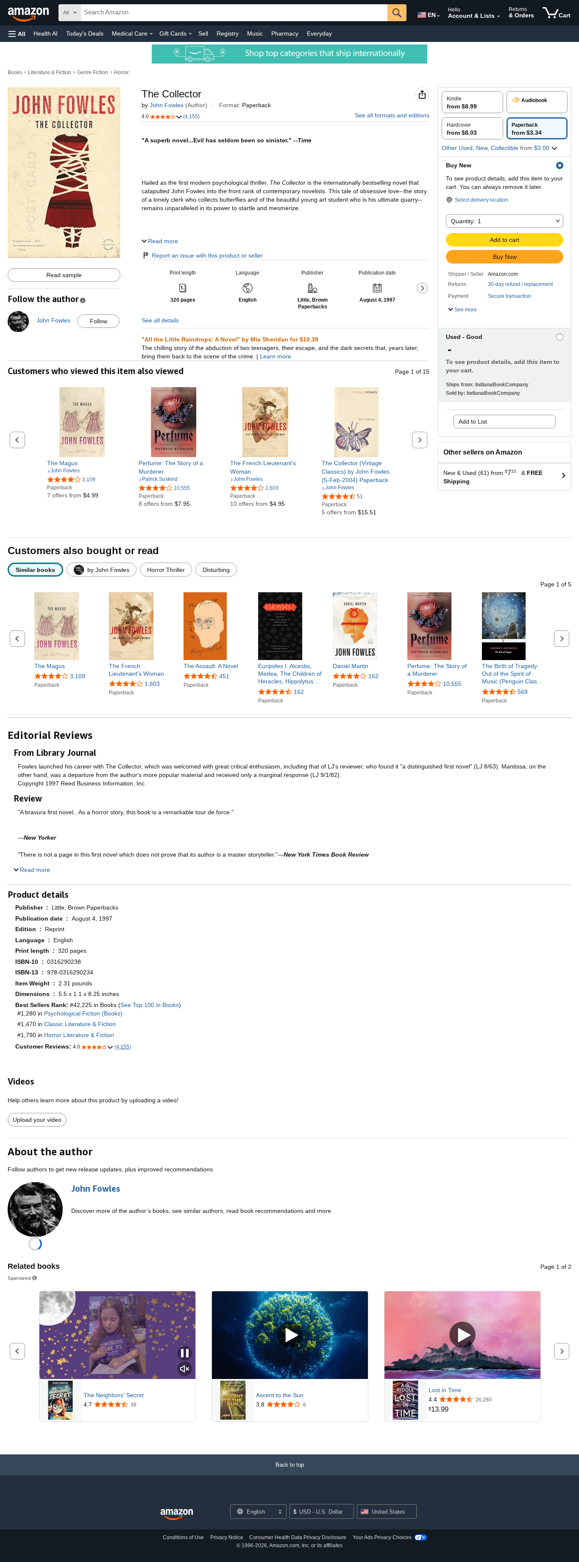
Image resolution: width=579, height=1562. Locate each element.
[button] (17, 33)
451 (224, 676)
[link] (82, 463)
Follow (98, 321)
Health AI (45, 33)
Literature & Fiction (49, 72)
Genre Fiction (92, 72)
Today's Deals (84, 33)
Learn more (275, 356)
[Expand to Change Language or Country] (438, 16)
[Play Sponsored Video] (290, 1335)
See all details (160, 320)
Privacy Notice (226, 1537)
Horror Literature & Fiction (79, 1035)
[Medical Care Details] (151, 34)
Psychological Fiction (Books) (83, 1013)
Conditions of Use (183, 1537)
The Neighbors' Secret (114, 1395)
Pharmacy (284, 33)
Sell (203, 33)
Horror (121, 72)
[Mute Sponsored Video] (185, 1369)
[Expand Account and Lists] (498, 16)
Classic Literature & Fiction (80, 1024)
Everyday (319, 33)
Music (255, 33)
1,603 (152, 683)
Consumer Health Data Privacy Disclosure (297, 1537)
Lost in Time (445, 1390)
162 (299, 691)
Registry (228, 33)
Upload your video (37, 1119)
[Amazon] (29, 12)
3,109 (77, 676)
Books (15, 72)
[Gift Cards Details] (190, 34)
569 (523, 691)
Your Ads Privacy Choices (382, 1537)
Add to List (473, 421)
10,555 (452, 683)
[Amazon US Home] (177, 1514)
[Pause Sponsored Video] (185, 1354)
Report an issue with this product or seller (207, 255)
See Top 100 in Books (149, 1005)
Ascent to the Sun (279, 1395)
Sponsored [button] (19, 1278)
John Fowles (167, 105)
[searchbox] (234, 13)
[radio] (472, 102)
